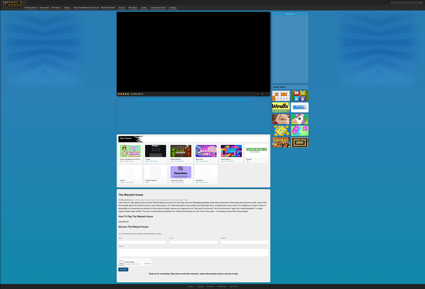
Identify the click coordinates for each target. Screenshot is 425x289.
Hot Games (55, 8)
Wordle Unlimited (108, 8)
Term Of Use (233, 286)
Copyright (200, 286)
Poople (67, 8)
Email (171, 238)
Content (121, 246)
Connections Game (158, 8)
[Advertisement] (193, 116)
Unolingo (172, 8)
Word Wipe (133, 8)
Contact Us (210, 286)
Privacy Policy (221, 286)
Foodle (144, 8)
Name (120, 238)
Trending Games (30, 8)
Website (223, 238)
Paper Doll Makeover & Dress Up (86, 8)
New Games (44, 8)
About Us (191, 286)
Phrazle (122, 8)
